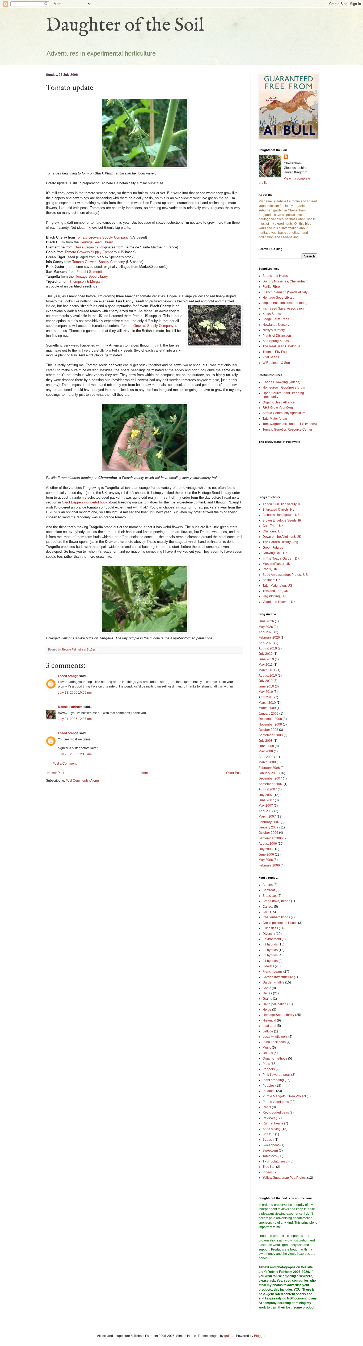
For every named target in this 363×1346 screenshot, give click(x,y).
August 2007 (268, 789)
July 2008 (266, 741)
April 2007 (266, 811)
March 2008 (267, 762)
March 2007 (267, 816)
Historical (269, 1020)
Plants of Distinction (277, 335)
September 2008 (271, 735)
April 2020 (266, 643)
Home (145, 773)
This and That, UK (275, 591)
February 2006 (269, 865)
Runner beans (273, 1123)
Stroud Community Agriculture (284, 413)
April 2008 (266, 757)
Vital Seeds (271, 357)
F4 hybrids (270, 961)
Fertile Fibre (271, 287)
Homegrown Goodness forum (284, 387)
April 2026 (266, 632)
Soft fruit (268, 1134)
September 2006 (271, 838)
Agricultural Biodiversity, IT (282, 504)
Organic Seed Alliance (279, 402)
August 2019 (268, 648)
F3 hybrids (270, 955)
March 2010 (267, 703)
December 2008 (270, 719)
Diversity (269, 934)
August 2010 (268, 675)
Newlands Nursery (276, 325)
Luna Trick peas (274, 1042)
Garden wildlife (273, 982)
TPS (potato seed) (276, 1161)
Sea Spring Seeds (276, 341)
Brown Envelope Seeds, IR (282, 520)
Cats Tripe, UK (273, 526)
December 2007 (270, 778)
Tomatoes (270, 1156)
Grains (267, 999)
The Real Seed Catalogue (281, 346)
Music (267, 1047)
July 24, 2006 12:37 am (75, 719)
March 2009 (267, 708)
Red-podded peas (276, 1112)
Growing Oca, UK (275, 553)
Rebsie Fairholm (70, 707)
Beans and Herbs (275, 276)
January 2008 (268, 773)
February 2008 (269, 768)
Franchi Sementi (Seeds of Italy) (286, 292)
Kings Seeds (272, 314)
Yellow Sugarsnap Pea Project (284, 1178)
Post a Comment (65, 763)
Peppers (269, 1069)
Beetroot (269, 890)
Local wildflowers (275, 1037)
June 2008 (266, 746)
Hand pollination (274, 1004)
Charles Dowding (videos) (281, 382)
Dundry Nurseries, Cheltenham (285, 281)
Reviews (269, 1118)
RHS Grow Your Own (278, 408)
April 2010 (266, 697)
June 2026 (266, 621)
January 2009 (268, 713)
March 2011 (267, 670)
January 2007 (268, 827)
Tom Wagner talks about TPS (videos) (290, 424)
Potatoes (269, 1091)
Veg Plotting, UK (274, 596)
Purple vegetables (276, 1102)
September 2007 (271, 784)
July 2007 (266, 795)
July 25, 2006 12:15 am (75, 754)
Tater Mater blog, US (277, 585)
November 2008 (270, 724)
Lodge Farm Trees (276, 319)
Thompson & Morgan (85, 282)
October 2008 (268, 730)
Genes (267, 993)
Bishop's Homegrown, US (281, 515)
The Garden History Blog (280, 542)
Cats (266, 912)
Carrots (268, 907)
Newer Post (55, 773)
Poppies (269, 1085)
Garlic (267, 988)
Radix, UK (270, 569)
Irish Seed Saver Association (283, 308)
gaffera (229, 1336)
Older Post (233, 773)
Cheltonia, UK (273, 531)
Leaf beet (269, 1026)
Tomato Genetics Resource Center (287, 429)
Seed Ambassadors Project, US (285, 575)
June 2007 (266, 800)
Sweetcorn (270, 1150)
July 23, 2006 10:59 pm (75, 692)
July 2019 (266, 654)
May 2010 (266, 692)
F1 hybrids (270, 944)
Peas (266, 1064)
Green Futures (273, 547)
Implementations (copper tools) (285, 303)
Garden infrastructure (278, 977)
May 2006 (266, 860)
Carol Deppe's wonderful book (84, 502)
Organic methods (275, 1058)
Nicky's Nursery (274, 330)
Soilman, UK (272, 580)
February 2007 (269, 822)
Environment (272, 939)
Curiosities (270, 928)
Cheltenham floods (276, 917)
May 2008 (266, 751)
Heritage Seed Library (96, 242)
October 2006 (268, 833)
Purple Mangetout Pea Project (284, 1096)
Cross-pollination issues (280, 923)
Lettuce (268, 1031)
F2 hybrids (270, 950)
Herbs (267, 1009)
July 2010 (266, 681)
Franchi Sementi (89, 272)
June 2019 (266, 659)
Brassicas (270, 896)
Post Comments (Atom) (82, 780)
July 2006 (266, 849)
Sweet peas (271, 1145)
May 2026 (266, 627)
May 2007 (266, 805)
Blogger (259, 1336)
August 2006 (268, 843)
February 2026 (269, 637)
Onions (268, 1053)
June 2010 (266, 686)
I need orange (68, 676)
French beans (272, 971)
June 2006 (266, 854)
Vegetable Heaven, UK (279, 602)
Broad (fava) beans (276, 901)
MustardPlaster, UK (276, 564)
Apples (268, 885)
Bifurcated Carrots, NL (278, 509)
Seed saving (272, 1129)
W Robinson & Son (276, 363)
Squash (268, 1139)
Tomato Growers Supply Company (102, 237)
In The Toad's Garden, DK (281, 558)
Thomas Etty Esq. (275, 352)
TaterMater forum (275, 418)
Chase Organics (86, 247)
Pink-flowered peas (276, 1075)
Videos (268, 1172)
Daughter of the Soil (125, 25)
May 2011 (266, 664)
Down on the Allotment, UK (282, 537)
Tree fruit (269, 1167)
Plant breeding (273, 1080)
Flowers (268, 966)
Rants (267, 1107)
